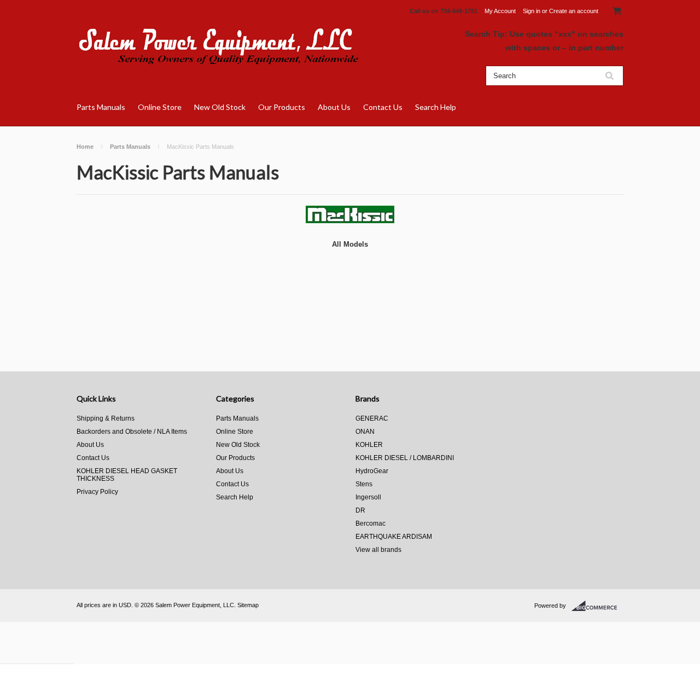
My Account (500, 11)
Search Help (435, 107)
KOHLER (369, 445)
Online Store (160, 107)
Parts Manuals (101, 107)
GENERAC (371, 418)
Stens (363, 484)
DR (360, 510)
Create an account (573, 11)
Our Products (281, 107)
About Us (334, 107)
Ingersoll (368, 497)
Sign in (531, 11)
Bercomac (370, 523)
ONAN (365, 431)
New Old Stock (220, 107)
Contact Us (382, 107)
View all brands (378, 550)
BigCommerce (597, 606)
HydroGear (371, 471)
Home (85, 146)
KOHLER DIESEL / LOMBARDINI (404, 458)
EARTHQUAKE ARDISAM (393, 536)
